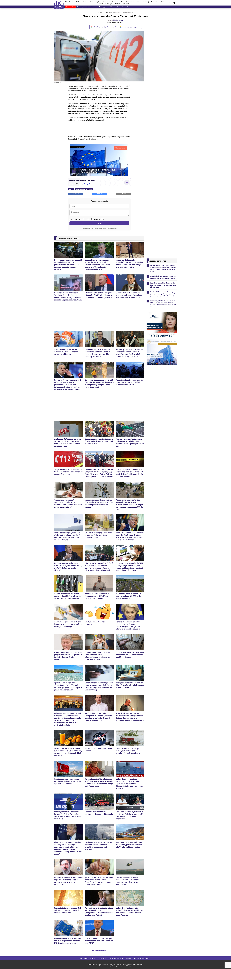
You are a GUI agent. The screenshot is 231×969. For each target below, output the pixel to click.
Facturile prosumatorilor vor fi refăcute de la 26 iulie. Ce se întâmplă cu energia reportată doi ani (130, 442)
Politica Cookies (102, 958)
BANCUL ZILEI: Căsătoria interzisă (95, 623)
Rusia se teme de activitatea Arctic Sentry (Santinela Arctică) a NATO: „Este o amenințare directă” (68, 566)
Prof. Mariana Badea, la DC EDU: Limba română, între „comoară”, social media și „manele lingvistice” (129, 815)
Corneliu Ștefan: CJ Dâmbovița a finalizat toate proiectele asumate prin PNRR (99, 940)
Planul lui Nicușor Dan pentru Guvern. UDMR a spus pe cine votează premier (163, 277)
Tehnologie (108, 4)
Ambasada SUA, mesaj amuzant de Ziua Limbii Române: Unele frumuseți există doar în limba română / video (67, 442)
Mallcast (117, 4)
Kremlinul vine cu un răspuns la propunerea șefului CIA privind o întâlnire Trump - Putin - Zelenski (68, 655)
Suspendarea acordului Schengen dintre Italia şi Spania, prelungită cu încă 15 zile (99, 441)
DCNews (59, 5)
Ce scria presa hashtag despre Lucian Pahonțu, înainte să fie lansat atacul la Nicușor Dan (163, 285)
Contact (128, 958)
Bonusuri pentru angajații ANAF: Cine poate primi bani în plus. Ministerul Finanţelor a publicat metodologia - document (130, 566)
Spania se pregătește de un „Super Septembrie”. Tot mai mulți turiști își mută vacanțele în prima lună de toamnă (68, 686)
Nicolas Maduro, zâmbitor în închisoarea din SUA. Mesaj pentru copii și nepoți (97, 596)
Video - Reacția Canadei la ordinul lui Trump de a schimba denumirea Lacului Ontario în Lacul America (129, 911)
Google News (88, 184)
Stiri (105, 12)
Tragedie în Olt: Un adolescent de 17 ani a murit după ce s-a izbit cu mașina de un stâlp (68, 471)
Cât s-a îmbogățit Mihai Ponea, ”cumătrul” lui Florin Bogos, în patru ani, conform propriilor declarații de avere (98, 353)
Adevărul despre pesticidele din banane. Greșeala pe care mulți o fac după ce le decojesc (67, 624)
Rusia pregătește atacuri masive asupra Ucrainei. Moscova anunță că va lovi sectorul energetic (98, 845)
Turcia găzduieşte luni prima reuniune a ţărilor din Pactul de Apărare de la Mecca (67, 781)
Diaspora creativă (118, 2)
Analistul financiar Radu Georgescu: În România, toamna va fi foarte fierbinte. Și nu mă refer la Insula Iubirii (98, 716)
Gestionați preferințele (116, 958)
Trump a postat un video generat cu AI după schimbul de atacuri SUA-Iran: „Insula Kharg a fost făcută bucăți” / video (129, 536)
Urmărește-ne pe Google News (131, 27)
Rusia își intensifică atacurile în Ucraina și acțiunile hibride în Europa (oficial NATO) (129, 382)
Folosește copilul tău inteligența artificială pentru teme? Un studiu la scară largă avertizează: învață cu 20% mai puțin (99, 782)
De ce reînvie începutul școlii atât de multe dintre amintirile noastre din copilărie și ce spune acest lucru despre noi (99, 383)
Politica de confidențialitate (87, 958)
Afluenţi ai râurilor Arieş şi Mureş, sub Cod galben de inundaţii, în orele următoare (128, 750)
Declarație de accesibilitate (141, 958)
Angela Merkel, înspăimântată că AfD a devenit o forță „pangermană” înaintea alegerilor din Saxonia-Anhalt (99, 911)
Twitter (101, 193)
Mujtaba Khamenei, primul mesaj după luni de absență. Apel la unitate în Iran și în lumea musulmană (68, 881)
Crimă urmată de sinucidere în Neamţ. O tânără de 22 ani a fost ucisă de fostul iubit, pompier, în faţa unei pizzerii (129, 473)
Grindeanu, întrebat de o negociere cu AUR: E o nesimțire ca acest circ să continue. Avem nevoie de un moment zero (163, 304)
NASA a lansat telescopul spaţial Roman (98, 749)
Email (125, 193)
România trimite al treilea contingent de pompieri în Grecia (99, 812)
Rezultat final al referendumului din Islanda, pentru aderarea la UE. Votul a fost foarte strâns (129, 844)
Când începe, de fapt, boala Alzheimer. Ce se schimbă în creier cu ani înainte (66, 351)
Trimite (99, 223)
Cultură (162, 2)
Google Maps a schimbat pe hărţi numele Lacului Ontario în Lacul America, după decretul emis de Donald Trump (99, 686)
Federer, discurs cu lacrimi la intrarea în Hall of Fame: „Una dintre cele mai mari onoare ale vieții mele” (67, 815)
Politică (78, 2)
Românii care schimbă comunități (137, 2)
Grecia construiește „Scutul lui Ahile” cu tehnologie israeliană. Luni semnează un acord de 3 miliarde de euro (67, 536)
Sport (101, 4)
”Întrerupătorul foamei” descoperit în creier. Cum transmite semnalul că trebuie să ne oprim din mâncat (68, 503)
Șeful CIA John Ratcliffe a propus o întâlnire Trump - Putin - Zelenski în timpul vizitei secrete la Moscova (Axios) (99, 881)
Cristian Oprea (118, 20)
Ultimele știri (69, 2)
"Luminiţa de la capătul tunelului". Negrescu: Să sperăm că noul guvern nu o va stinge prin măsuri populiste (129, 263)
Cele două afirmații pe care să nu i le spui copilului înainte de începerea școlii (99, 535)
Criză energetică (95, 2)
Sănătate (154, 2)
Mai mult (127, 4)
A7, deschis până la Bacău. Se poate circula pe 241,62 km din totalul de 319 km (128, 596)
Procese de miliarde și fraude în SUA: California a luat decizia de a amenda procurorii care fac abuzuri (99, 503)
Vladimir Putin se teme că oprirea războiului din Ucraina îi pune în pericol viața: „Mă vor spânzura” (99, 295)
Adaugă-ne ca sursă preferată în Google (104, 27)
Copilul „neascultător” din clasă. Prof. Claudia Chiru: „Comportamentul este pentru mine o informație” (98, 655)
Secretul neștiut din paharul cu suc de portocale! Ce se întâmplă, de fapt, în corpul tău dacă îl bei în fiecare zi (68, 752)
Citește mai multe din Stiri (99, 950)
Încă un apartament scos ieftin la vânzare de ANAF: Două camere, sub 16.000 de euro (130, 654)
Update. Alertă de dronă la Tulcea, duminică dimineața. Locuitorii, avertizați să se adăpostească (128, 881)
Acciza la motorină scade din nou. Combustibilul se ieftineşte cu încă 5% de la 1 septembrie (67, 596)
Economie (106, 2)
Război (85, 2)
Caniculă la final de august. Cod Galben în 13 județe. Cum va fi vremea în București (67, 910)
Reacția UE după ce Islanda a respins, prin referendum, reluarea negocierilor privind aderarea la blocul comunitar (128, 625)
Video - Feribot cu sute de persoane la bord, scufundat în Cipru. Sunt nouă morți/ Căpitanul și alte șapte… (107, 7)
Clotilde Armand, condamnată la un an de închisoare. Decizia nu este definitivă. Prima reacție (129, 295)
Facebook (76, 193)
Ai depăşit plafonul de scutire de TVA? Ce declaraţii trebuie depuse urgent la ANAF (130, 685)
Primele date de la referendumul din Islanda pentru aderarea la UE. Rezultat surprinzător (67, 940)
